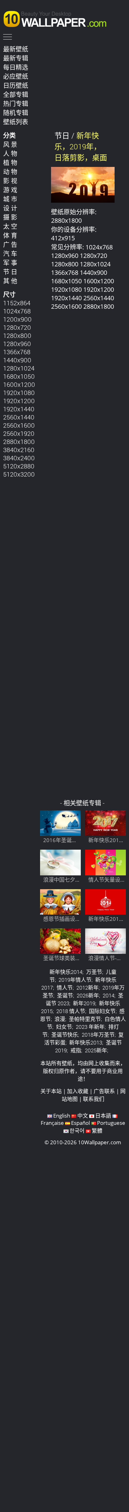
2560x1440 (18, 417)
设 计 (10, 208)
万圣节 (94, 971)
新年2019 (84, 1003)
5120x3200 (19, 474)
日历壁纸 (15, 85)
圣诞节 (65, 995)
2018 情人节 (70, 1011)
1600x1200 (19, 384)
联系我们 (93, 1099)
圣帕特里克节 (85, 1019)
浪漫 (59, 1019)
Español (80, 1122)
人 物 (10, 153)
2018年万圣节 (98, 1034)
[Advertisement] (83, 558)
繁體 (97, 1130)
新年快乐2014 (65, 971)
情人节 (65, 987)
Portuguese (111, 1122)
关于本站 (51, 1091)
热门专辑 (15, 103)
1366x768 (16, 352)
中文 (82, 1115)
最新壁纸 (15, 49)
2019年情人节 (75, 979)
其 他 (10, 281)
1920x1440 (18, 409)
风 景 (10, 144)
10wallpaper (58, 18)
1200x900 (17, 319)
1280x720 (17, 327)
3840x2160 (18, 450)
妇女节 (64, 1026)
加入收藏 (77, 1091)
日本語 (103, 1115)
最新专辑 (15, 58)
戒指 (75, 1050)
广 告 (10, 244)
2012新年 (87, 987)
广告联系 (104, 1091)
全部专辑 (15, 94)
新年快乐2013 (85, 1042)
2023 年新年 (90, 1026)
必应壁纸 (15, 76)
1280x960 (17, 343)
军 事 (10, 263)
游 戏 (10, 190)
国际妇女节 (102, 1011)
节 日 (10, 272)
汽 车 (10, 253)
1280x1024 (18, 368)
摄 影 (10, 217)
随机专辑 (15, 113)
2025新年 (96, 1050)
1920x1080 (19, 392)
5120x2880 (18, 466)
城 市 (10, 199)
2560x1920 (18, 433)
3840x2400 (19, 458)
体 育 (10, 235)
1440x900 (17, 360)
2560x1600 (19, 425)
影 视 (10, 181)
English (61, 1115)
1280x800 (17, 335)
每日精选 (15, 67)
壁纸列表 (15, 122)
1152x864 (16, 303)
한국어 (77, 1130)
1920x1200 (19, 401)
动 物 (10, 172)
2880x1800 (19, 441)
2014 (108, 995)
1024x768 (17, 311)
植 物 (10, 162)
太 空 (10, 226)
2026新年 (88, 995)
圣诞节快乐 (64, 1034)
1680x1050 (19, 376)
